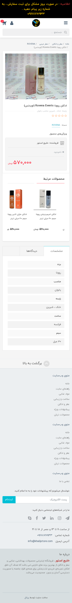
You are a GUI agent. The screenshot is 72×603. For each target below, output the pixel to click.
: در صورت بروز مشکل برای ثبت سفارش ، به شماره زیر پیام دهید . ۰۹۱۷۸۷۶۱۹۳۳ (36, 9)
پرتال (27, 597)
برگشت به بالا (33, 363)
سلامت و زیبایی (61, 399)
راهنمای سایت (62, 388)
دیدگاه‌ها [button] (31, 251)
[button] (6, 23)
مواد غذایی (64, 394)
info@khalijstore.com (40, 541)
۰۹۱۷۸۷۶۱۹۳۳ (44, 535)
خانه (67, 383)
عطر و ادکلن (63, 404)
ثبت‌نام (9, 499)
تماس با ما (64, 481)
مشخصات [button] (57, 251)
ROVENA (56, 125)
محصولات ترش (61, 414)
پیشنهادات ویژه (61, 409)
